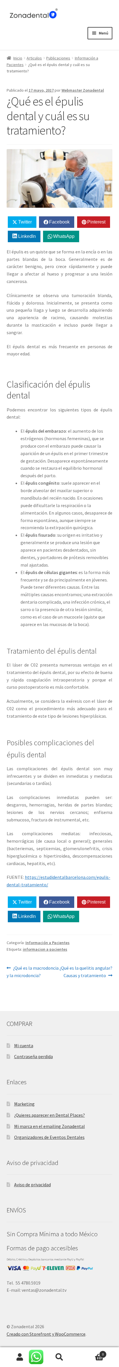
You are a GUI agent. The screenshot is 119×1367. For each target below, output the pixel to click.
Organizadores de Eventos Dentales (49, 1137)
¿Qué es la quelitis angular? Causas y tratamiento (86, 971)
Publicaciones (58, 58)
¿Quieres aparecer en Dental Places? (49, 1115)
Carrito (91, 1352)
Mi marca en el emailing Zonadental (49, 1126)
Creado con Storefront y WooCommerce (46, 1334)
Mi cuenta (23, 1045)
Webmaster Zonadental (83, 90)
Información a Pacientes (47, 942)
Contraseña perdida (33, 1056)
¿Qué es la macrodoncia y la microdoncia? (33, 971)
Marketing (24, 1104)
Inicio (17, 58)
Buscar (59, 1357)
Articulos (34, 58)
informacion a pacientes (45, 949)
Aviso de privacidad (32, 1184)
